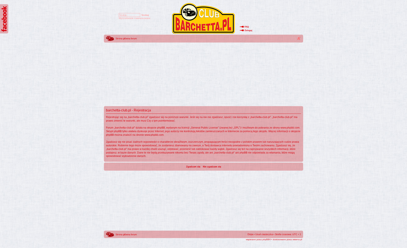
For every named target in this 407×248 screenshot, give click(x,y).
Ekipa (250, 234)
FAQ (247, 27)
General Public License (204, 127)
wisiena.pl (297, 239)
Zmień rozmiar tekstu (299, 38)
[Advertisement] (203, 73)
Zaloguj (248, 30)
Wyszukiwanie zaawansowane (134, 18)
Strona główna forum (126, 38)
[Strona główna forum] (203, 33)
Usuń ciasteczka (264, 234)
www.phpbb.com (290, 127)
